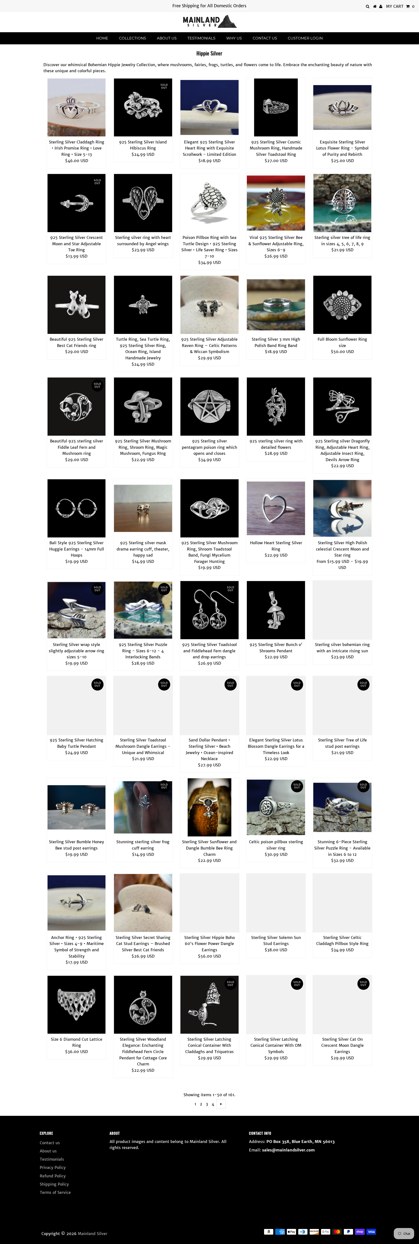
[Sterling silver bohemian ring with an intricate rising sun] (342, 610)
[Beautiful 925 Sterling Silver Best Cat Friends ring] (76, 304)
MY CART (400, 6)
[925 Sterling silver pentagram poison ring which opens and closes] (209, 406)
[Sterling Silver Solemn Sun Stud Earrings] (276, 903)
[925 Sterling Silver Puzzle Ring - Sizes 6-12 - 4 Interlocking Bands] (143, 610)
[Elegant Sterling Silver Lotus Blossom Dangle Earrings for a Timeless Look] (276, 705)
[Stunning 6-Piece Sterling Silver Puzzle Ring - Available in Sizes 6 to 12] (342, 807)
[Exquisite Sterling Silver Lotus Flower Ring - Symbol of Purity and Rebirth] (342, 107)
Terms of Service (55, 1192)
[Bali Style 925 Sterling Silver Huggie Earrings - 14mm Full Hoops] (76, 508)
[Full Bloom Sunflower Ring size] (342, 304)
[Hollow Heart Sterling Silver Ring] (276, 508)
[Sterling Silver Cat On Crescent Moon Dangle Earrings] (342, 1004)
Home (102, 38)
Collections (132, 38)
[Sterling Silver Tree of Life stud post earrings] (342, 705)
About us (167, 38)
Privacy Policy (53, 1167)
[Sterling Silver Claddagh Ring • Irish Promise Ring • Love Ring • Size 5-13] (76, 107)
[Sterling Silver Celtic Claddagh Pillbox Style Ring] (342, 903)
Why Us (234, 38)
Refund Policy (53, 1175)
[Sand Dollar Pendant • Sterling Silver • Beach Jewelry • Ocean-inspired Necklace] (209, 705)
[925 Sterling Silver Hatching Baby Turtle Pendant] (76, 705)
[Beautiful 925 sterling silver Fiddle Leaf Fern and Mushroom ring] (76, 406)
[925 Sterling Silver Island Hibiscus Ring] (143, 107)
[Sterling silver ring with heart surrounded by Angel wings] (143, 203)
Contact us (265, 38)
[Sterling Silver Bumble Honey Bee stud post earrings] (76, 807)
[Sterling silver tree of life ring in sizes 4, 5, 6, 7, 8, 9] (342, 203)
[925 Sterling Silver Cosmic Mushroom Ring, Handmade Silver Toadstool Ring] (276, 107)
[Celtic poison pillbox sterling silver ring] (276, 807)
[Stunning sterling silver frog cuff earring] (143, 807)
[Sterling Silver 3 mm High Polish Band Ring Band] (276, 304)
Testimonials (201, 38)
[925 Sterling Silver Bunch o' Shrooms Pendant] (276, 610)
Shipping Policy (54, 1184)
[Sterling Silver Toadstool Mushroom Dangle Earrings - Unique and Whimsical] (143, 705)
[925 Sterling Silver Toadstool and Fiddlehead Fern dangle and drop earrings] (209, 610)
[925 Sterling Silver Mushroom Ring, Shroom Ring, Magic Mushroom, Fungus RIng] (143, 406)
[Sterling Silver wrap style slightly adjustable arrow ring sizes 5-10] (76, 610)
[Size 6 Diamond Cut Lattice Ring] (76, 1004)
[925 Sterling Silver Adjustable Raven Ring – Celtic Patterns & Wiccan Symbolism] (209, 304)
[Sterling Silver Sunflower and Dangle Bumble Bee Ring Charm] (209, 807)
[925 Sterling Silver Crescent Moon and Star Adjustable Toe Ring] (76, 203)
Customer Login (305, 38)
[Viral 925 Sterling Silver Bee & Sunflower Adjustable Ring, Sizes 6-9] (276, 203)
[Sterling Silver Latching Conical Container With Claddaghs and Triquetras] (209, 1004)
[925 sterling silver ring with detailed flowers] (276, 406)
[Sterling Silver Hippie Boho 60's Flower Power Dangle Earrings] (209, 903)
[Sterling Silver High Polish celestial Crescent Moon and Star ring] (342, 508)
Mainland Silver (92, 1233)
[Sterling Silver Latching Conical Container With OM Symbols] (276, 1004)
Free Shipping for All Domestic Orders (209, 5)
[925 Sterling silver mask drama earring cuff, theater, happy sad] (143, 508)
